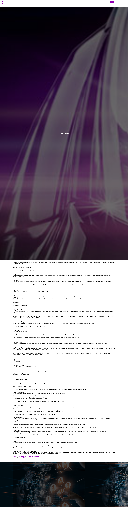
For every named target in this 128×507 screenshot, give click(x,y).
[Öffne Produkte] (70, 2)
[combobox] (105, 2)
